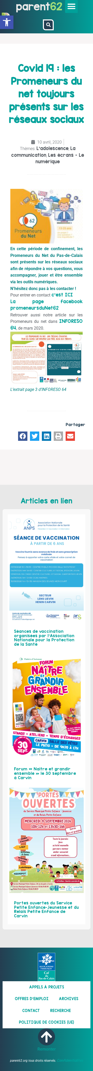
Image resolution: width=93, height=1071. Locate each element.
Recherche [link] (60, 1010)
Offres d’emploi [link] (32, 998)
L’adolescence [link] (52, 148)
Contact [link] (31, 1010)
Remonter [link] (46, 1049)
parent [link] (33, 6)
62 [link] (56, 6)
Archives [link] (68, 998)
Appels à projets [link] (46, 987)
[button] (71, 6)
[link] (6, 22)
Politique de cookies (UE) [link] (46, 1022)
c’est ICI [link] (62, 295)
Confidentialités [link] (70, 1060)
